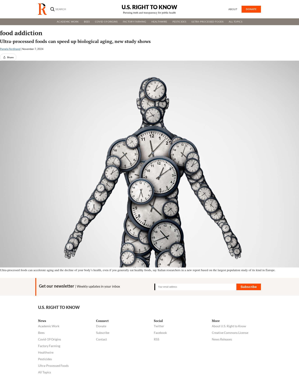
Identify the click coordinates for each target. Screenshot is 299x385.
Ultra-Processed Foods (207, 21)
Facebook (160, 333)
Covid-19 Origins (106, 21)
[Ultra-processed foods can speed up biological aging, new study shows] (149, 164)
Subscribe (249, 287)
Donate (101, 326)
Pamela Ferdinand (10, 48)
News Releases (222, 339)
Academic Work (68, 21)
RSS (156, 339)
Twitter (159, 326)
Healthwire (159, 21)
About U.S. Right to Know (229, 326)
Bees (87, 21)
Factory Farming (134, 21)
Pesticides (179, 21)
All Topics (235, 21)
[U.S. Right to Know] (43, 9)
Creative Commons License (230, 333)
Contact (101, 339)
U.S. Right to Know (149, 7)
